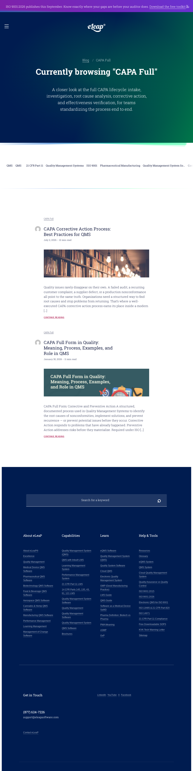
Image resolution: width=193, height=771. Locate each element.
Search (159, 500)
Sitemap (143, 635)
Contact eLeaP (30, 732)
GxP (102, 635)
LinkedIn (101, 695)
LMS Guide (106, 595)
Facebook (126, 695)
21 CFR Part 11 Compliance (153, 618)
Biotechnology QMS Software (38, 585)
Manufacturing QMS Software (38, 615)
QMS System (145, 567)
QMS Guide (106, 600)
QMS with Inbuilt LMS (73, 560)
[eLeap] (96, 28)
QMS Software (69, 628)
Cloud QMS (106, 571)
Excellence (28, 556)
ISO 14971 (144, 613)
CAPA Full (49, 218)
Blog (85, 60)
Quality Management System (76, 622)
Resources (144, 550)
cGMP (103, 630)
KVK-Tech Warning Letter (152, 629)
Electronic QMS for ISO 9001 (153, 602)
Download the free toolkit (167, 6)
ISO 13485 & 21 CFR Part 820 (154, 608)
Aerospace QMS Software (36, 600)
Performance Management (37, 621)
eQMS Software (108, 550)
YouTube (112, 695)
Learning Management (35, 626)
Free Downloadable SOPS (152, 624)
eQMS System (146, 562)
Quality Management (33, 562)
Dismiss (187, 6)
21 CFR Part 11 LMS (72, 584)
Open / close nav (7, 26)
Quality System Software (112, 565)
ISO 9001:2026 (146, 596)
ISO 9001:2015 (146, 591)
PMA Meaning (107, 624)
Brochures (67, 634)
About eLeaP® (30, 550)
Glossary (143, 556)
